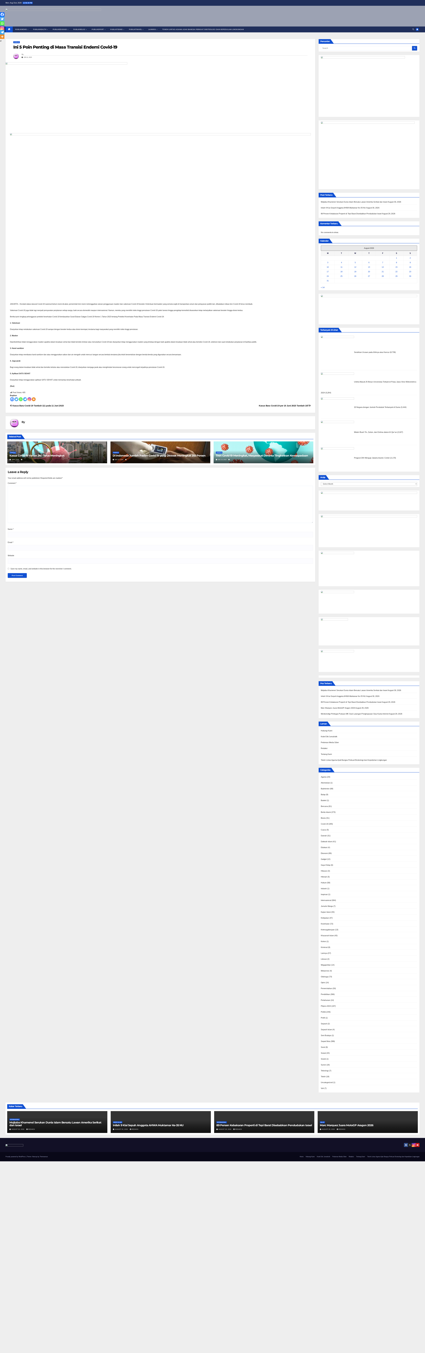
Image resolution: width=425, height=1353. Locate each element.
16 (410, 267)
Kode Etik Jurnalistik (329, 737)
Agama (324, 777)
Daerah (324, 836)
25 (341, 276)
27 (369, 276)
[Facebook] (12, 399)
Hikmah (324, 877)
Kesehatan (325, 924)
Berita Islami (326, 812)
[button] (413, 29)
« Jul (323, 287)
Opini (323, 983)
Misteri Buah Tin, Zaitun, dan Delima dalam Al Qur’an (375, 432)
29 (396, 276)
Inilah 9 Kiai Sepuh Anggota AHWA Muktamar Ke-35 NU (343, 208)
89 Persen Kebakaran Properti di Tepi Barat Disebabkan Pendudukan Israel (351, 214)
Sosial (323, 1053)
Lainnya (152, 29)
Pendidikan (325, 994)
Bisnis (323, 818)
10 (328, 267)
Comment (12, 483)
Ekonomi (324, 853)
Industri (324, 889)
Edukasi (324, 847)
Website (11, 555)
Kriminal (324, 947)
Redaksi (324, 748)
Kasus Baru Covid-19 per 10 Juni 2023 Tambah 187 (284, 406)
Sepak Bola (325, 1041)
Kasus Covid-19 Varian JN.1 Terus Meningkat (37, 455)
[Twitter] (16, 399)
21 (383, 272)
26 (355, 276)
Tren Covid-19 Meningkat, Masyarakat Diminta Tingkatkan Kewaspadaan (262, 455)
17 (328, 272)
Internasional (326, 900)
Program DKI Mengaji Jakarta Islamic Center (372, 458)
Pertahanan (325, 1000)
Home (301, 1156)
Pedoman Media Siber (330, 742)
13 (369, 267)
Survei (323, 1065)
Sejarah (324, 1024)
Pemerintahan (326, 988)
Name (11, 529)
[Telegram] (25, 399)
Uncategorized (327, 1082)
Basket (323, 800)
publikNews (21, 29)
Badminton (325, 789)
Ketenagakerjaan (328, 930)
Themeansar (44, 1156)
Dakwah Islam (326, 842)
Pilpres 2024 (326, 1006)
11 (341, 267)
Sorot (323, 1047)
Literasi (324, 959)
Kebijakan (325, 918)
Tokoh (323, 1077)
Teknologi (325, 1071)
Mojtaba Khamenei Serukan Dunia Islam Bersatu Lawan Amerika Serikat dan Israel (354, 202)
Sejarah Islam (326, 1030)
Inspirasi (324, 894)
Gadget (324, 859)
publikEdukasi (60, 29)
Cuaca (323, 830)
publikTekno (116, 29)
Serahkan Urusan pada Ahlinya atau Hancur (372, 352)
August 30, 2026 (18, 1129)
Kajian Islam (326, 912)
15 (396, 267)
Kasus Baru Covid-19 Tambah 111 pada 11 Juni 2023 (38, 406)
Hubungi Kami (326, 731)
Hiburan (324, 871)
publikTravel (135, 29)
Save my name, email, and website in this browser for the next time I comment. (41, 569)
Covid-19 (16, 42)
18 (341, 272)
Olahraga (324, 977)
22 (396, 272)
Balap (323, 795)
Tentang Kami (326, 754)
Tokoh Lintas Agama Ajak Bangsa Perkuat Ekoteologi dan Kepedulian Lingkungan (203, 29)
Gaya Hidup (325, 865)
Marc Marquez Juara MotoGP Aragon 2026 (338, 708)
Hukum (324, 883)
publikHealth (40, 29)
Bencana (324, 806)
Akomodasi (325, 783)
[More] (34, 399)
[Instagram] (29, 399)
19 (355, 272)
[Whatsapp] (21, 399)
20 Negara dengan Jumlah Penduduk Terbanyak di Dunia (377, 407)
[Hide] (1, 41)
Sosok (323, 1059)
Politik (323, 1012)
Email (10, 542)
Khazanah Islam (327, 936)
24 (328, 276)
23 (410, 272)
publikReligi (79, 29)
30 (410, 276)
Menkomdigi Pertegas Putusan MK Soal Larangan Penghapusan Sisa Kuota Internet (355, 714)
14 (383, 267)
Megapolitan (326, 965)
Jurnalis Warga (327, 906)
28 (383, 276)
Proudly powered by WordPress (16, 1156)
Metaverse (325, 971)
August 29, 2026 (225, 1129)
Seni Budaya (326, 1035)
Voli (322, 1088)
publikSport (98, 29)
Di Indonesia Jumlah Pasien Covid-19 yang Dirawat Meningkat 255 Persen (159, 455)
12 (355, 267)
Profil (323, 1018)
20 (369, 272)
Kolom (323, 941)
